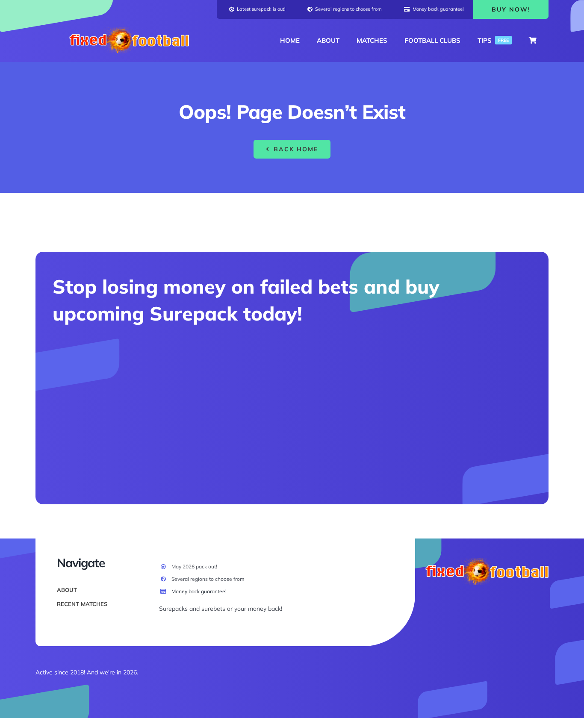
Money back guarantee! (199, 591)
